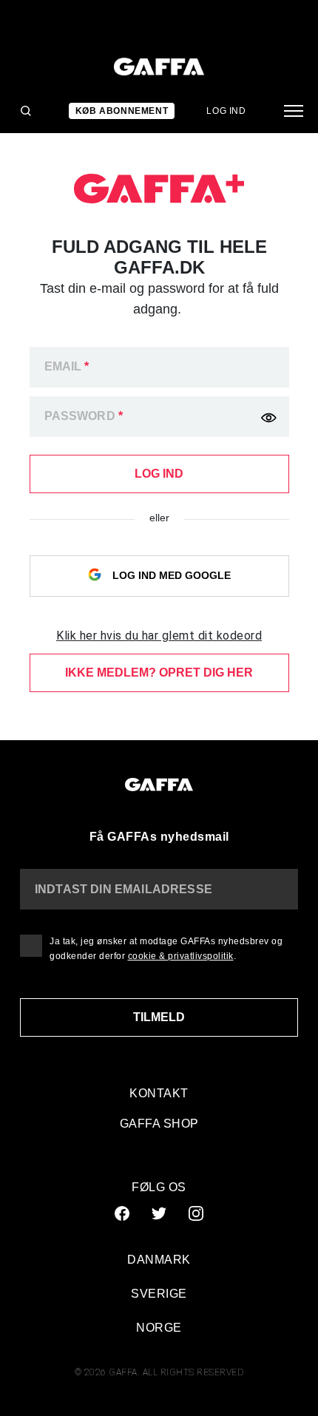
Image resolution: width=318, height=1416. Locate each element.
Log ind (226, 111)
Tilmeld (159, 1017)
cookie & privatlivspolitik (181, 956)
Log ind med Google (170, 574)
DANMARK (159, 1259)
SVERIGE (159, 1293)
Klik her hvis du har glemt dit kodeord (159, 636)
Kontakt (159, 1093)
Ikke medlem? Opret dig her (159, 672)
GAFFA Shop (159, 1123)
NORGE (159, 1327)
